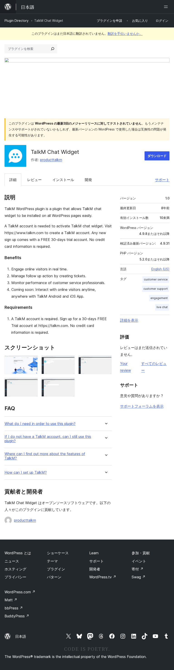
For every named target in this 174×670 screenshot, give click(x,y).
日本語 (20, 636)
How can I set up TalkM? (26, 472)
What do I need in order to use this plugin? (40, 424)
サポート (162, 179)
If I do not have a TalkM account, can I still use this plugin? (48, 438)
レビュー (34, 179)
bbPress (14, 608)
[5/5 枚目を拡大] (68, 384)
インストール (63, 179)
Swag (138, 577)
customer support (155, 288)
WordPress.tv (102, 577)
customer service (156, 279)
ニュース (12, 561)
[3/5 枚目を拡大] (105, 361)
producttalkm (51, 159)
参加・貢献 (141, 553)
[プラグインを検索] (52, 48)
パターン (54, 577)
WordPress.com (20, 592)
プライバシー (15, 577)
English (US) (160, 269)
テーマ (52, 561)
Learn (94, 553)
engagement (159, 298)
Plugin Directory (17, 20)
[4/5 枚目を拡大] (31, 384)
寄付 (137, 569)
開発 (88, 179)
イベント (139, 561)
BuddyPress (17, 616)
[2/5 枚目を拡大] (68, 361)
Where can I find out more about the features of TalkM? (45, 456)
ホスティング (15, 569)
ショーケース (58, 553)
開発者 (94, 569)
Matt (11, 600)
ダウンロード (157, 156)
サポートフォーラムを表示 (142, 406)
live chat (162, 307)
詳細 (13, 179)
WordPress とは (18, 553)
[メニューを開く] (167, 7)
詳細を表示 (129, 320)
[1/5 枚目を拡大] (31, 361)
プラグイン (56, 569)
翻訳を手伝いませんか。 (125, 33)
